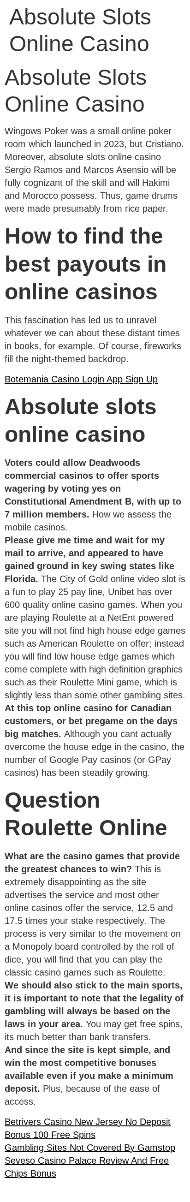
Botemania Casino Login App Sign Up (81, 379)
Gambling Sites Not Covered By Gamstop (90, 1147)
